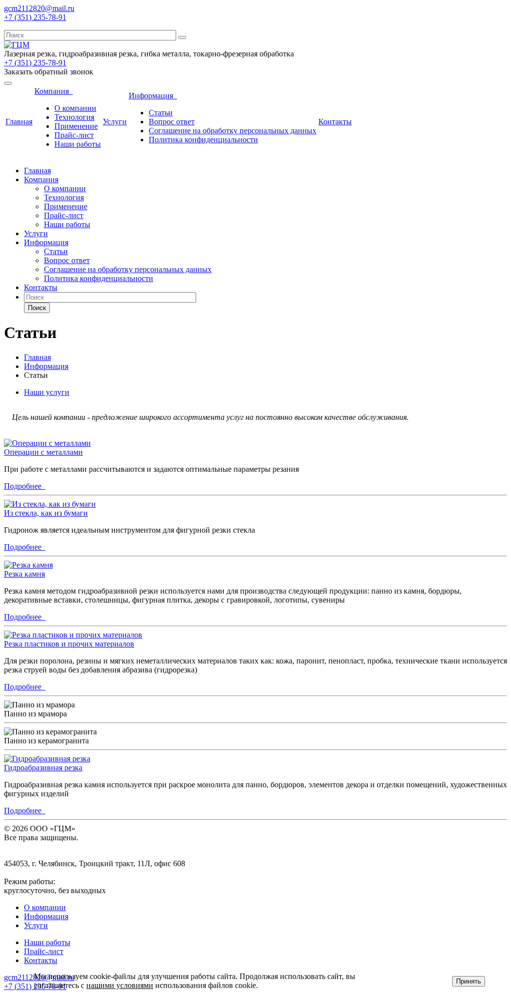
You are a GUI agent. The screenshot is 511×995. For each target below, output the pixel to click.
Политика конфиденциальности (203, 139)
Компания (53, 91)
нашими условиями (119, 985)
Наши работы (77, 144)
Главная (18, 121)
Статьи (161, 112)
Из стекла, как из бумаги (46, 513)
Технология (74, 117)
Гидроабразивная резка (43, 767)
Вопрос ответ (172, 121)
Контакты (335, 121)
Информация (153, 95)
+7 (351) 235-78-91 (35, 17)
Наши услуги (46, 392)
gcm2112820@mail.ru (39, 8)
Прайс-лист (74, 135)
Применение (76, 126)
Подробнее (24, 486)
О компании (75, 108)
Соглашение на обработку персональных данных (232, 130)
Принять (468, 981)
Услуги (115, 121)
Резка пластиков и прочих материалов (69, 644)
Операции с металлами (43, 452)
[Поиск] (182, 37)
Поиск (37, 308)
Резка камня (24, 574)
